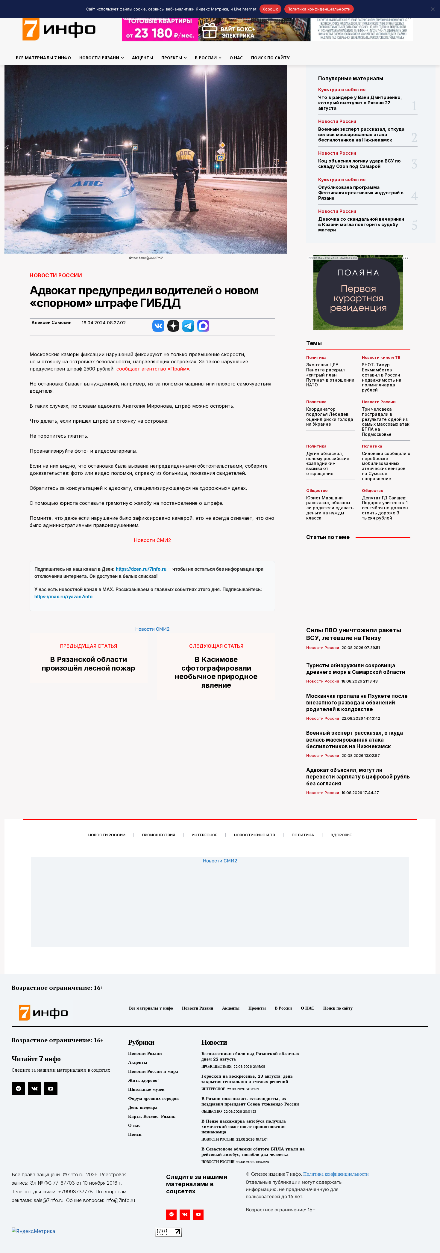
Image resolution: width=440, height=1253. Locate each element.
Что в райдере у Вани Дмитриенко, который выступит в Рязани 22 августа (360, 102)
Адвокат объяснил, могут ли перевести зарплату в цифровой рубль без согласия (358, 776)
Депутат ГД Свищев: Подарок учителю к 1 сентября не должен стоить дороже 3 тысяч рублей (385, 507)
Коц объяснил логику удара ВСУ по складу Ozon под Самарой (359, 163)
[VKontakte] (34, 1088)
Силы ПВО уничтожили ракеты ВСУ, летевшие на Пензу (353, 633)
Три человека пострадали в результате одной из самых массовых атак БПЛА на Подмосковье (385, 421)
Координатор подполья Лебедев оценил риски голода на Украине (329, 416)
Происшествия (216, 1066)
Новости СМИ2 (152, 540)
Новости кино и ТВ (381, 357)
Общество (316, 491)
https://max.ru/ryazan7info (63, 597)
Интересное (213, 1089)
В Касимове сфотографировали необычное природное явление (216, 672)
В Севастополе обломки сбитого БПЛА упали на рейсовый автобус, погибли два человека (253, 1151)
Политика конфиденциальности (336, 1174)
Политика (316, 357)
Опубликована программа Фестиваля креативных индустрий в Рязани (360, 192)
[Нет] (433, 9)
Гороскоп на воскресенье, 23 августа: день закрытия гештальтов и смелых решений (247, 1078)
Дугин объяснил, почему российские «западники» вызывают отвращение (327, 463)
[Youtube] (50, 1088)
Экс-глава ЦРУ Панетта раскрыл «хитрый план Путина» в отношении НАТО (330, 374)
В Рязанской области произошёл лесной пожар (88, 663)
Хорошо (270, 9)
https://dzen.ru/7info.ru (141, 569)
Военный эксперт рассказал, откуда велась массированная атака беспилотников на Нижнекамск (361, 134)
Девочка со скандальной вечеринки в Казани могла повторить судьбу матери (361, 224)
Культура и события (341, 89)
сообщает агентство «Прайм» (152, 369)
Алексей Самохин (51, 322)
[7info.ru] (61, 1012)
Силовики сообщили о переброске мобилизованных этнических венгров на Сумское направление (386, 466)
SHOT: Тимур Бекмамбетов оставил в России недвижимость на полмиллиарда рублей (381, 377)
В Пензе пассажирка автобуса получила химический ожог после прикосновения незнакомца (243, 1126)
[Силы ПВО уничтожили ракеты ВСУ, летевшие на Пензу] (358, 584)
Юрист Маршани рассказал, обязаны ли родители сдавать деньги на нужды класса (329, 507)
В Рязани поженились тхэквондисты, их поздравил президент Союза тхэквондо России (250, 1101)
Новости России (56, 275)
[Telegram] (18, 1088)
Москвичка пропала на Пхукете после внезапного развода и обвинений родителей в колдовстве (357, 702)
